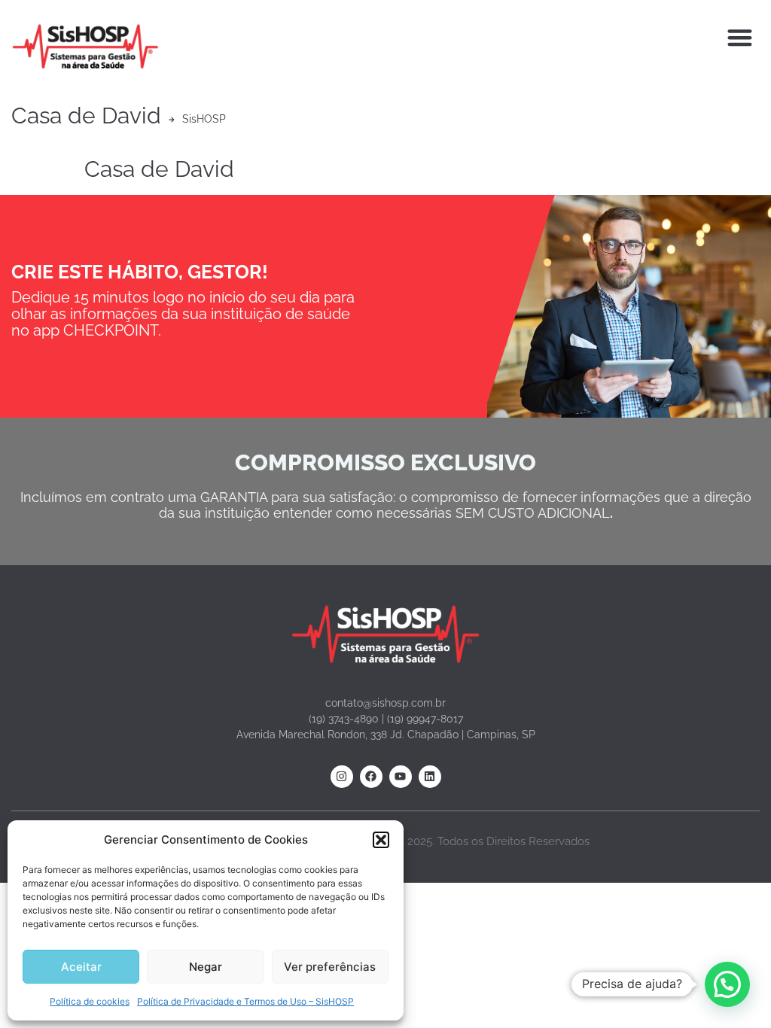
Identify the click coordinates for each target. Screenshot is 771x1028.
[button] (381, 839)
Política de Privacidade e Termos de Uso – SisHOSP (245, 1001)
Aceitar (81, 967)
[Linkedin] (430, 776)
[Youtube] (400, 776)
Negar (205, 967)
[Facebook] (371, 776)
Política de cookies (90, 1001)
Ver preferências (330, 967)
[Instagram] (342, 776)
